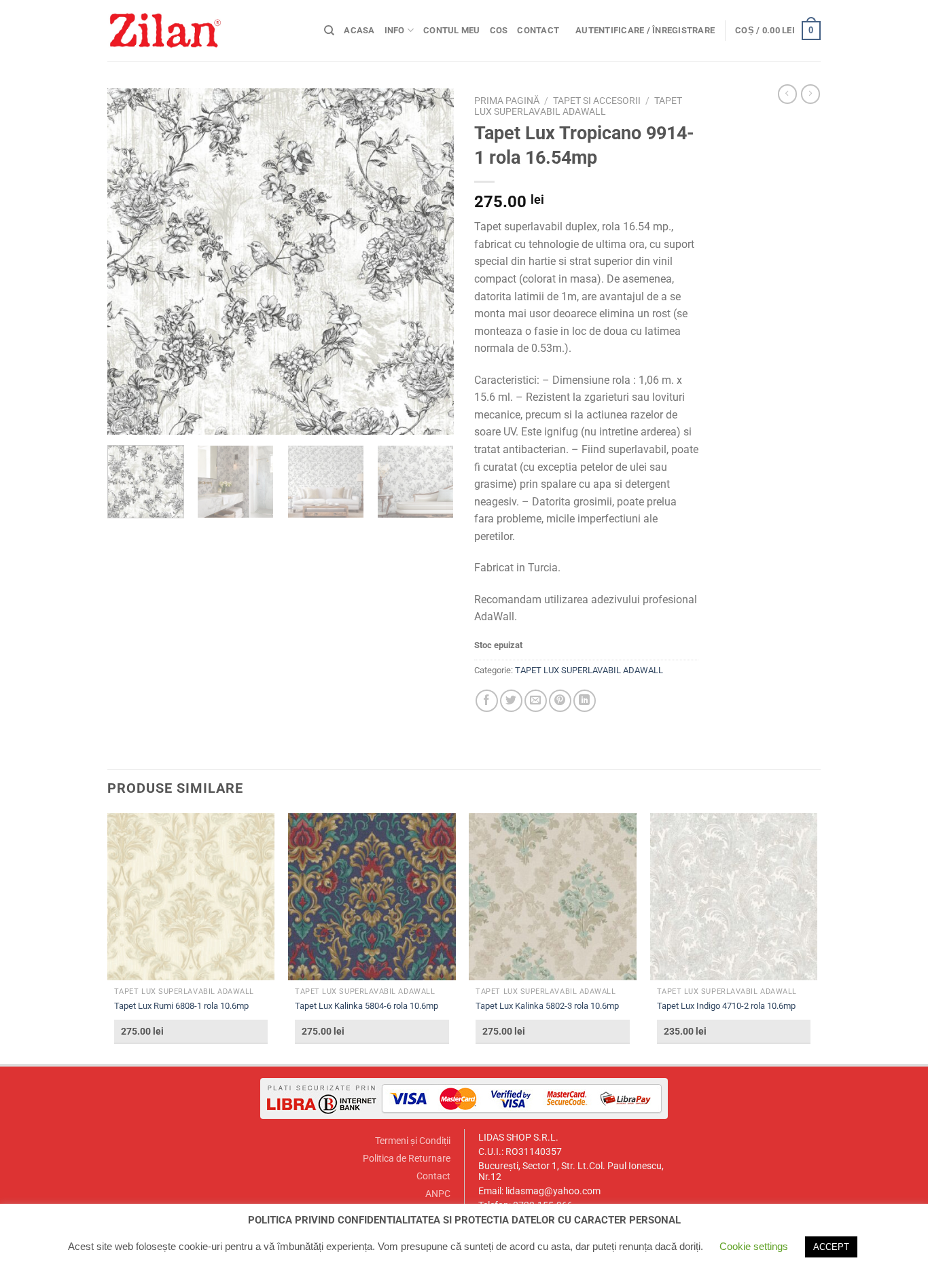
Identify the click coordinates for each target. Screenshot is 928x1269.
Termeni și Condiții (412, 1141)
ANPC (437, 1194)
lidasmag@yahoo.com (553, 1191)
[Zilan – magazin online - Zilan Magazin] (205, 30)
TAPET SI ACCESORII (597, 100)
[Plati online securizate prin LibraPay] (464, 1098)
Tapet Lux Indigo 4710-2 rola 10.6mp (726, 1006)
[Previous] (131, 261)
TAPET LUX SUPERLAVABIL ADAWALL (578, 106)
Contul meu (451, 30)
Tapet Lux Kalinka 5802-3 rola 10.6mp (547, 1006)
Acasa (359, 30)
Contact (538, 30)
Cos (499, 30)
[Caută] (329, 30)
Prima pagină (506, 100)
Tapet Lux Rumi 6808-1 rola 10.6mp (181, 1006)
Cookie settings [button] (753, 1246)
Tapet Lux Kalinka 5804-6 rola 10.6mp (366, 1006)
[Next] (430, 261)
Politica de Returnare (406, 1158)
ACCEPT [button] (831, 1247)
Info (395, 30)
